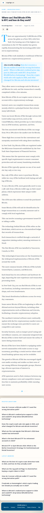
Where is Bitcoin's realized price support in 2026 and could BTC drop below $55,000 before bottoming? (22, 72)
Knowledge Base (13, 9)
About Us (6, 507)
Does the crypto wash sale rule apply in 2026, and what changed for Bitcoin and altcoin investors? (22, 77)
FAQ (39, 507)
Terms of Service (31, 507)
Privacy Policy (21, 507)
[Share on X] (3, 29)
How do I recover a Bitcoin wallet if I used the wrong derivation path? (22, 67)
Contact (13, 507)
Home (4, 9)
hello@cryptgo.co (22, 505)
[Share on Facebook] (7, 29)
